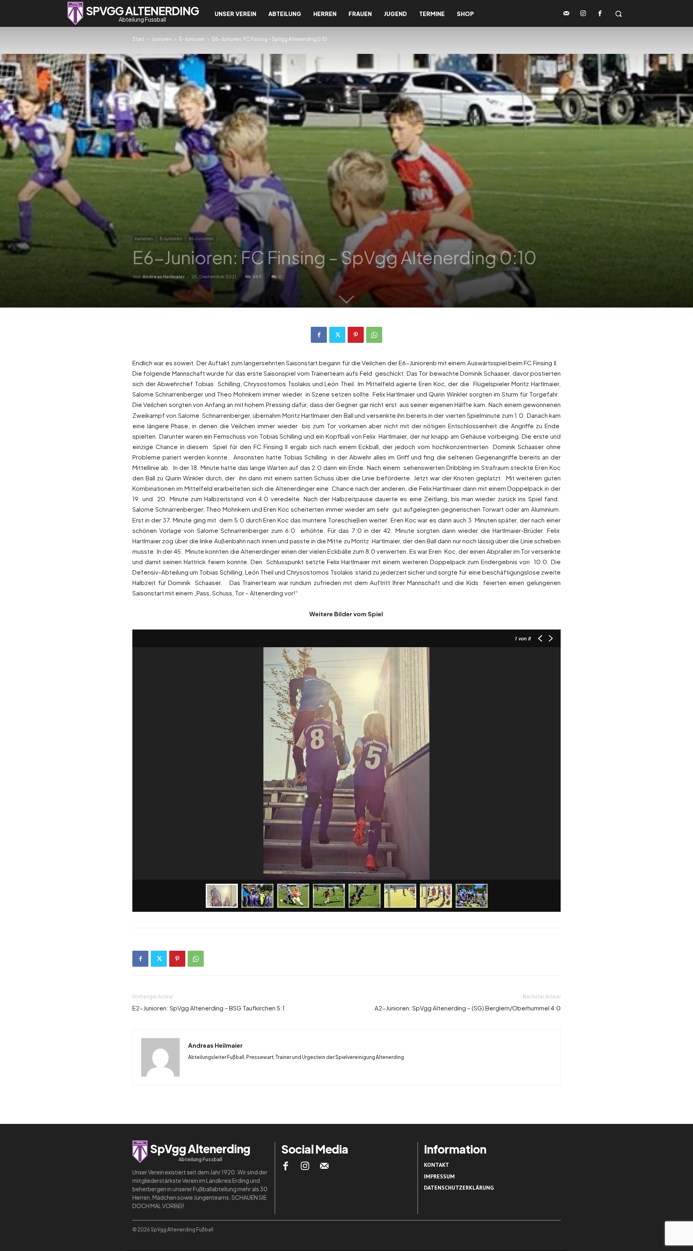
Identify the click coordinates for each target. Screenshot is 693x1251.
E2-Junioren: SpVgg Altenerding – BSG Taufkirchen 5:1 (208, 1008)
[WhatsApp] (374, 335)
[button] (618, 13)
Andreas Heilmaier (163, 276)
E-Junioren (192, 39)
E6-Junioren (201, 238)
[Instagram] (583, 13)
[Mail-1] (566, 13)
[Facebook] (600, 13)
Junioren (162, 39)
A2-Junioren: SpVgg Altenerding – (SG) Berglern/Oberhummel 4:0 (468, 1008)
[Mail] (324, 1166)
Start (138, 39)
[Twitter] (337, 335)
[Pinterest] (356, 335)
